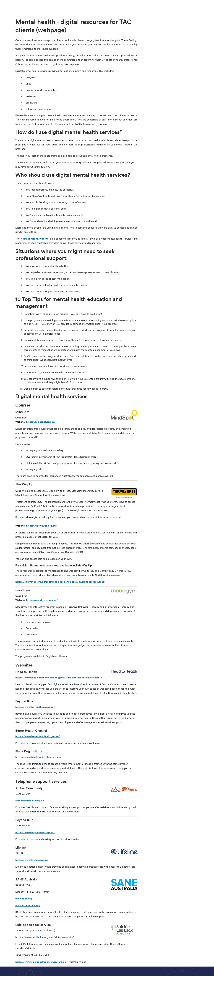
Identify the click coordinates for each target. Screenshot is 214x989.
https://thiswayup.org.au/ (41, 525)
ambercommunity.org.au (29, 800)
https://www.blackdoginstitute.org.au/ (38, 757)
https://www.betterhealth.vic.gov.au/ (37, 736)
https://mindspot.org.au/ (41, 421)
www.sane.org (23, 898)
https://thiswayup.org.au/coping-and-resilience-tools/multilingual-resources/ (60, 581)
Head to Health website (35, 238)
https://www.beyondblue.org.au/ (35, 707)
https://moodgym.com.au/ (42, 600)
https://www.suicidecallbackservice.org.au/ (41, 962)
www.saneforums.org (27, 905)
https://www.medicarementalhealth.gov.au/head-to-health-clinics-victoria (58, 677)
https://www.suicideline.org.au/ (34, 937)
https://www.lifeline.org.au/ (32, 860)
